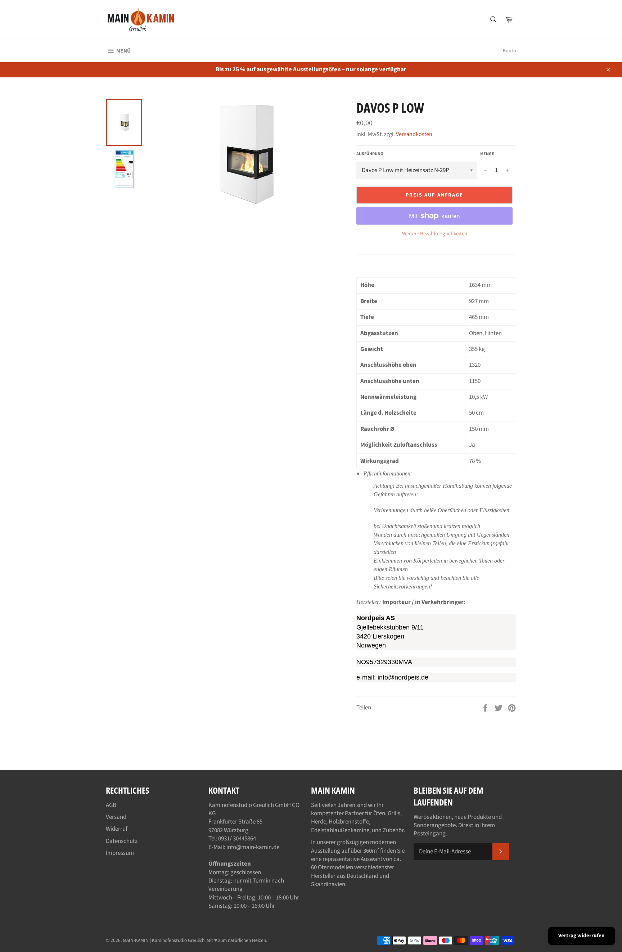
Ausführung (369, 154)
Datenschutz (122, 841)
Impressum (120, 853)
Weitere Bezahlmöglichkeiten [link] (434, 234)
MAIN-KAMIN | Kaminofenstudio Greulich (163, 940)
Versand (116, 817)
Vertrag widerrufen (581, 935)
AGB (111, 805)
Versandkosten (414, 134)
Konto (509, 50)
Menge (487, 154)
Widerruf (116, 829)
